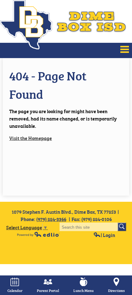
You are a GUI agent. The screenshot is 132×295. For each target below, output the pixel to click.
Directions (116, 290)
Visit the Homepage (30, 138)
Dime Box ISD (91, 21)
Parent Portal (48, 290)
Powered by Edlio (38, 234)
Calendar (14, 290)
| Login (108, 234)
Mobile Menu (124, 49)
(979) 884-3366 (51, 219)
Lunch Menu (83, 290)
